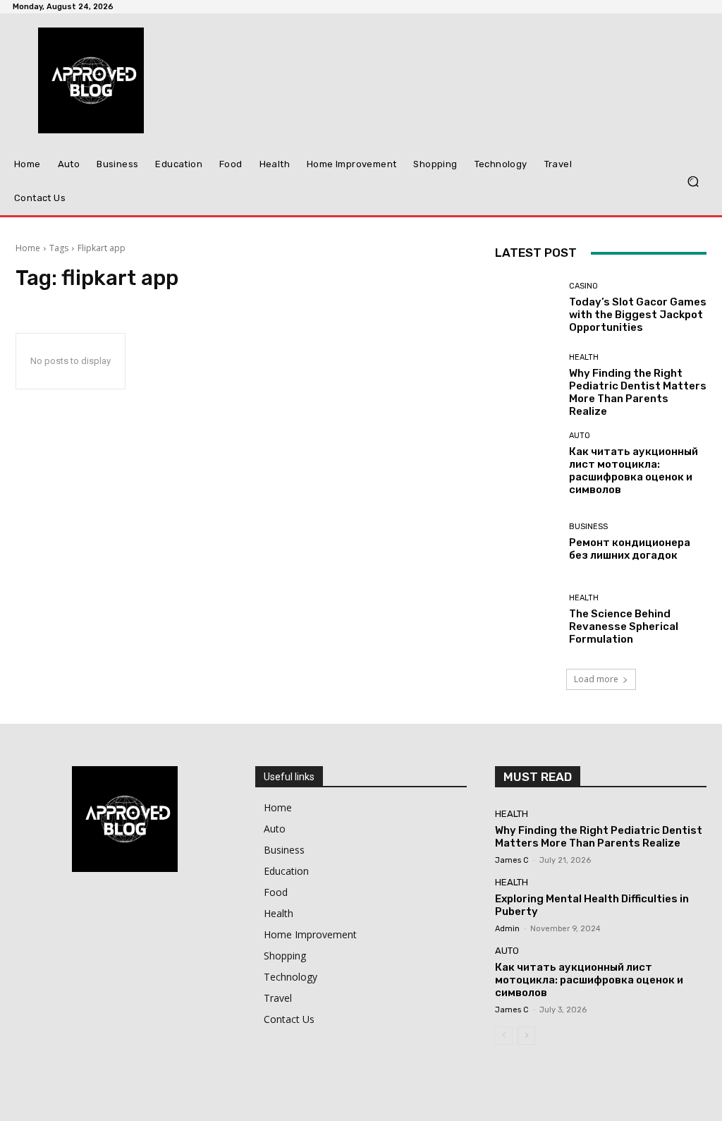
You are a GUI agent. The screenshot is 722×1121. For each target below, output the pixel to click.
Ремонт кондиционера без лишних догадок (629, 549)
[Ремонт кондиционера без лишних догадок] (526, 542)
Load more (596, 679)
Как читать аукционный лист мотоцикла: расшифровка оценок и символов (633, 470)
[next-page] (526, 1035)
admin (507, 928)
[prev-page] (504, 1035)
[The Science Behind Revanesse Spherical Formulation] (526, 619)
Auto (579, 436)
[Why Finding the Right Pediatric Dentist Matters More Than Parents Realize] (526, 385)
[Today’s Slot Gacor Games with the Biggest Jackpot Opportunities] (526, 307)
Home (28, 248)
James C (512, 860)
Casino (583, 286)
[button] (692, 181)
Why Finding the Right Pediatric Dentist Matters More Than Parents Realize (637, 392)
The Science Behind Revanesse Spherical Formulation (623, 626)
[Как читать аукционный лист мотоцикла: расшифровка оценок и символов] (526, 463)
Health (584, 357)
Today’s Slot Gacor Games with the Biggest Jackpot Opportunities (637, 315)
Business (588, 527)
